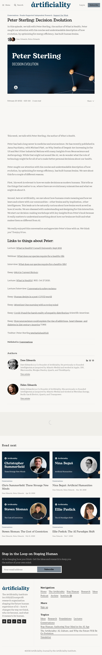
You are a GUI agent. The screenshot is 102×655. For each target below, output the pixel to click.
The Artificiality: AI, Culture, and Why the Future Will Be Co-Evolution (69, 632)
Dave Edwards (21, 39)
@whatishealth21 (40, 332)
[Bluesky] (90, 360)
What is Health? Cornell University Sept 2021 (39, 247)
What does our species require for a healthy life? (43, 264)
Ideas (43, 618)
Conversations (12, 15)
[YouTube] (93, 360)
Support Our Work (60, 15)
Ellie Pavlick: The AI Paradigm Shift (73, 532)
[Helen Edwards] (13, 39)
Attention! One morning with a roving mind (36, 304)
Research (52, 618)
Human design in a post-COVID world (33, 296)
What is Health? (24, 280)
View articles (25, 374)
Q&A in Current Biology (26, 272)
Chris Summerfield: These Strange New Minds (25, 487)
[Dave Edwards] (9, 39)
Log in (82, 5)
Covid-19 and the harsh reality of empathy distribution (41, 312)
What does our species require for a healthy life (40, 256)
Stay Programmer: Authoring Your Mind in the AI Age (65, 626)
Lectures (78, 618)
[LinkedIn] (87, 360)
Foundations (65, 618)
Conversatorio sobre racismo (41, 288)
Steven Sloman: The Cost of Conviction (25, 532)
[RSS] (24, 621)
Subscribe (94, 5)
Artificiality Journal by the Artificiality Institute (53, 650)
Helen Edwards (34, 39)
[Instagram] (9, 621)
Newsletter (46, 637)
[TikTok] (14, 621)
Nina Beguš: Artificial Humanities (72, 485)
